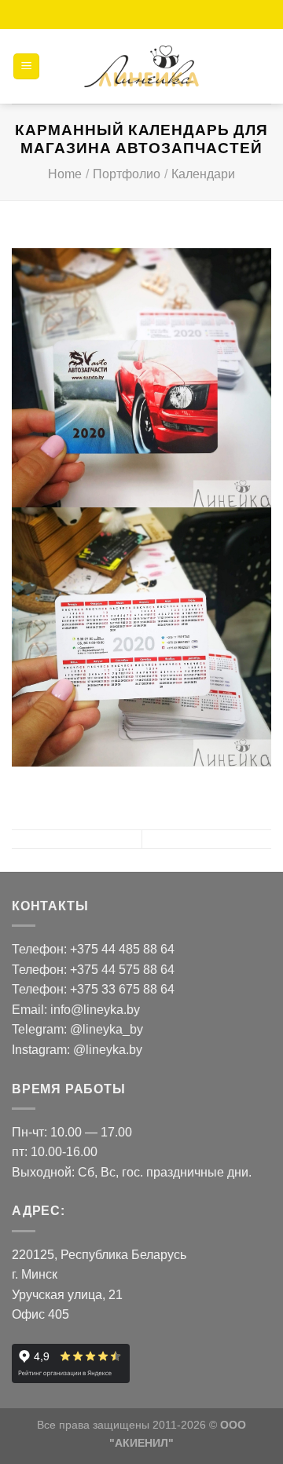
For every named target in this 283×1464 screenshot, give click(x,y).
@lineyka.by (107, 1049)
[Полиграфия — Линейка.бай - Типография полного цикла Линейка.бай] (141, 66)
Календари (203, 174)
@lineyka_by (106, 1029)
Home (65, 174)
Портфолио (126, 174)
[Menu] (26, 66)
